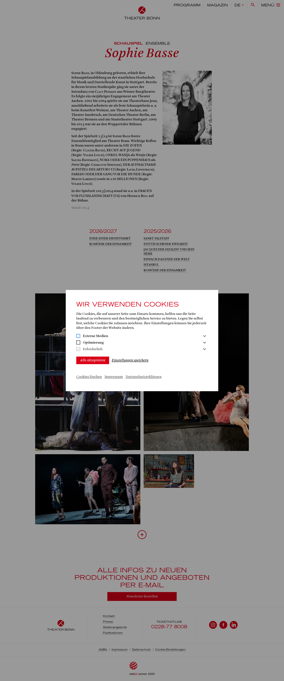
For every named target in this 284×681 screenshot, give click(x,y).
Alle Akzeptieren (92, 360)
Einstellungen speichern (130, 360)
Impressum (114, 377)
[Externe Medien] (78, 336)
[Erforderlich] (78, 349)
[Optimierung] (78, 342)
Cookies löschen (89, 377)
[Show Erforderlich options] (204, 349)
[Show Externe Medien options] (204, 336)
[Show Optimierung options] (204, 343)
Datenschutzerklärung (144, 377)
